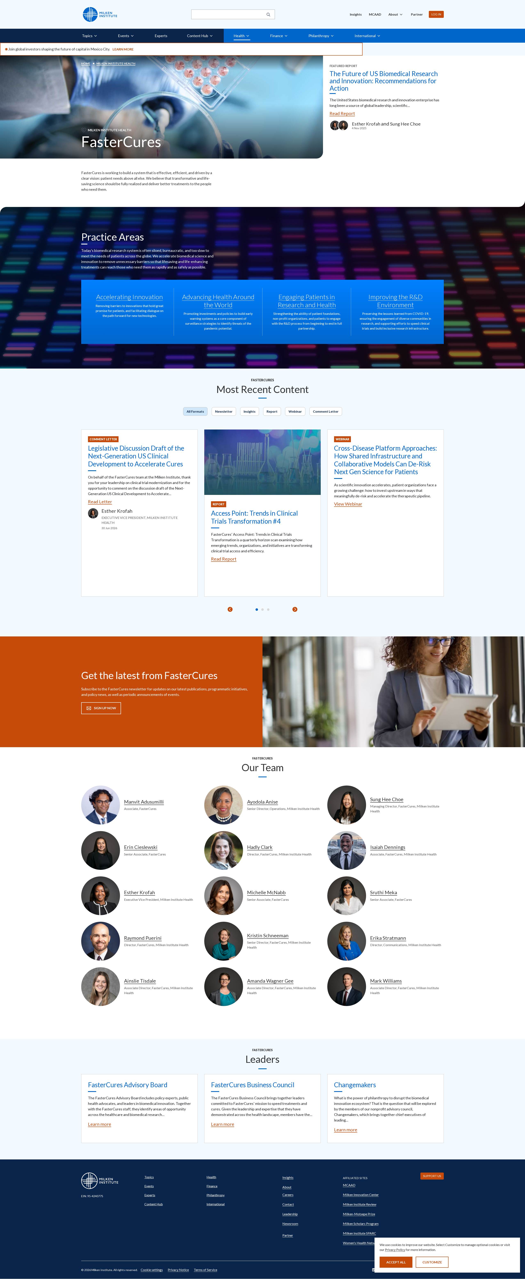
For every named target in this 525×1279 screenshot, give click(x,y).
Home (85, 63)
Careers (287, 1195)
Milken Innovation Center (361, 1195)
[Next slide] (294, 609)
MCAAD (375, 14)
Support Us (432, 1176)
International (216, 1204)
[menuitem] (356, 14)
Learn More (123, 49)
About (286, 1187)
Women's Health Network (361, 1243)
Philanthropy (216, 1195)
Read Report (342, 113)
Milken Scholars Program (361, 1223)
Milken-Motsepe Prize (359, 1214)
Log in (436, 14)
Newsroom (290, 1223)
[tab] (257, 609)
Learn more (99, 1124)
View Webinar (348, 504)
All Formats (195, 411)
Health (211, 1177)
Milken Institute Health (115, 63)
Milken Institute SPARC (359, 1233)
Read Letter (100, 501)
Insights (356, 14)
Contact (288, 1204)
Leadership (290, 1214)
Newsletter (224, 411)
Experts (161, 35)
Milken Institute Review (359, 1204)
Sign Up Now (105, 708)
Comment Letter (326, 411)
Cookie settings (152, 1270)
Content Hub (153, 1204)
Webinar (295, 411)
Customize (432, 1262)
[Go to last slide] (230, 609)
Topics (149, 1177)
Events (149, 1186)
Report (272, 411)
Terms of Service (205, 1270)
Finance (212, 1186)
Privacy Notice (178, 1270)
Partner (417, 14)
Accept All (396, 1262)
